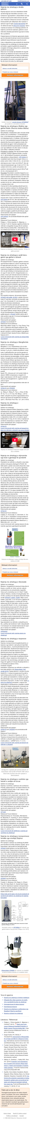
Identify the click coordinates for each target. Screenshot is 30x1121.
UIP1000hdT (4, 216)
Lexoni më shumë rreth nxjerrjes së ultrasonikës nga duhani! (15, 338)
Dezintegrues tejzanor (10, 1007)
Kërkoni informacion (15, 75)
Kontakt (22, 1116)
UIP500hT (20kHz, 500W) (12, 598)
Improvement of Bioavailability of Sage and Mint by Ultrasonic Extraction (16, 1039)
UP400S (12, 314)
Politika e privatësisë (12, 1116)
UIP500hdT (4, 631)
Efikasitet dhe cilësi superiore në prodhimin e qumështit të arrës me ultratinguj (16, 1001)
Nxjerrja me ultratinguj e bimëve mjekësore (16, 998)
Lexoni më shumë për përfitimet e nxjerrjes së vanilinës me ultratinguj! (14, 832)
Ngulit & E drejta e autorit (19, 1113)
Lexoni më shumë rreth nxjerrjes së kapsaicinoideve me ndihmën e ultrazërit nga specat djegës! (15, 429)
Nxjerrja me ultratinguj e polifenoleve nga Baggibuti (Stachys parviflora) (16, 1010)
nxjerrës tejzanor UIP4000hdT (20, 122)
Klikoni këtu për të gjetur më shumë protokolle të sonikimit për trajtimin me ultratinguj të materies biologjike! (15, 896)
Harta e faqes (7, 1113)
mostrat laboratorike (19, 24)
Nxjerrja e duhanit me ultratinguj (13, 1013)
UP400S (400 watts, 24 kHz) (9, 297)
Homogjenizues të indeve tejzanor (14, 1004)
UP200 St (3, 388)
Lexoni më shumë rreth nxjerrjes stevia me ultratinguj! (13, 634)
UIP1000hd (22, 157)
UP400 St (3, 426)
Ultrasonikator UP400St (7, 970)
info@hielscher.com (23, 1)
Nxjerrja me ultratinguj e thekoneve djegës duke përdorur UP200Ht (15, 450)
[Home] (5, 4)
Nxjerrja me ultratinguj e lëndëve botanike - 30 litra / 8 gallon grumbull (15, 250)
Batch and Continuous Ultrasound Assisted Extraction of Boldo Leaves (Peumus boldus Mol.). (16, 1026)
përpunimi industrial (19, 26)
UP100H (3, 812)
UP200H (3, 848)
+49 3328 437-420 (6, 1)
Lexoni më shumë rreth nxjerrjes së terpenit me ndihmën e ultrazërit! (14, 743)
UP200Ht (12, 388)
